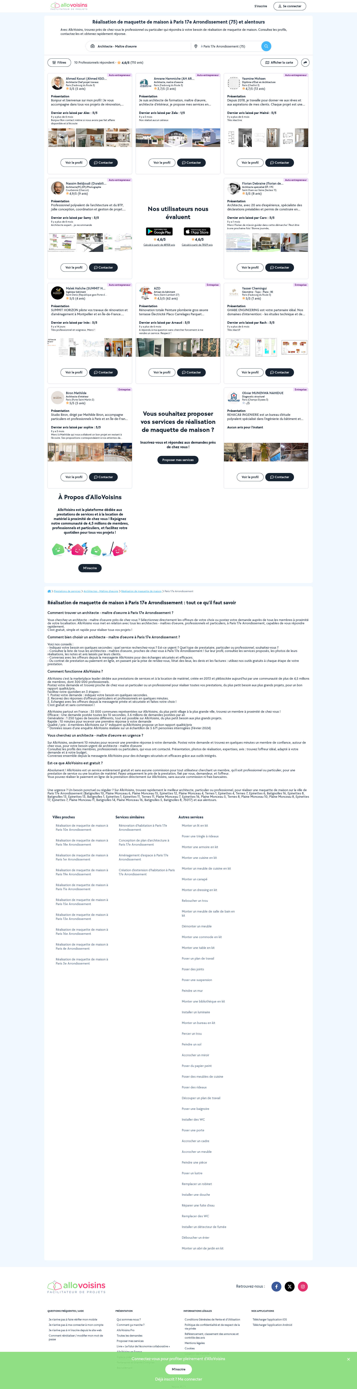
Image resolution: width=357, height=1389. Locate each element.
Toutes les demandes (129, 1335)
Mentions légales (195, 1343)
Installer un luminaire (196, 1012)
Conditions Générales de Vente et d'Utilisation (212, 1319)
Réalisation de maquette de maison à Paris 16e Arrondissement (82, 931)
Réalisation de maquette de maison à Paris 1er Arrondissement (82, 857)
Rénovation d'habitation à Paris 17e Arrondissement (143, 827)
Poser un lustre (192, 1173)
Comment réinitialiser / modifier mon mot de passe (76, 1337)
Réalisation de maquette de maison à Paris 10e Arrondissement (82, 827)
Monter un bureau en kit (198, 1023)
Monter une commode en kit (202, 937)
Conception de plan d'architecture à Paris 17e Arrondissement (144, 842)
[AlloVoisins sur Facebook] (276, 1287)
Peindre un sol (191, 1044)
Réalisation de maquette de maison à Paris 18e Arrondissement (82, 842)
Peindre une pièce (194, 1162)
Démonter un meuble (197, 926)
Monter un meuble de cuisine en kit (206, 868)
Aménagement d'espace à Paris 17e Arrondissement (143, 857)
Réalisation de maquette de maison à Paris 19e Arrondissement (82, 872)
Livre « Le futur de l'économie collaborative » (143, 1346)
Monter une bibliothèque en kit (203, 1001)
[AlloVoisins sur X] (290, 1287)
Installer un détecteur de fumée (204, 1227)
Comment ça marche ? (130, 1325)
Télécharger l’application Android (272, 1325)
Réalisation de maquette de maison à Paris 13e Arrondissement (82, 917)
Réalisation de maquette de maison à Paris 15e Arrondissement (82, 902)
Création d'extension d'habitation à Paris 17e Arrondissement (147, 872)
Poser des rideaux (194, 1087)
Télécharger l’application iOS (270, 1319)
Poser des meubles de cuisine (202, 1076)
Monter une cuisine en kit (199, 858)
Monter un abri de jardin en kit (203, 1248)
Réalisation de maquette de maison (141, 591)
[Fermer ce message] (348, 1360)
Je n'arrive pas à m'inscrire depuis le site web (75, 1330)
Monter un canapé (194, 879)
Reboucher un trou (195, 900)
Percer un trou (192, 1033)
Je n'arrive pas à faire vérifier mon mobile (73, 1319)
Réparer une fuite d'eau (198, 1205)
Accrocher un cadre (195, 1141)
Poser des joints (193, 969)
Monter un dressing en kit (199, 890)
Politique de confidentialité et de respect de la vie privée (212, 1326)
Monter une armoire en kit (200, 847)
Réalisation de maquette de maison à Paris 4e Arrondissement (82, 946)
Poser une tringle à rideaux (200, 836)
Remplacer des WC (195, 1216)
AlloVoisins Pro (125, 1330)
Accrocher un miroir (195, 1055)
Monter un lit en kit (195, 825)
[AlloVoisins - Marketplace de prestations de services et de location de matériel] (69, 9)
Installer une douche (196, 1194)
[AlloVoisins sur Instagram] (303, 1287)
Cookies (190, 1348)
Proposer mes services (130, 1341)
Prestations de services (67, 591)
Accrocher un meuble (197, 1152)
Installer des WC (193, 1119)
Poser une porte (193, 1130)
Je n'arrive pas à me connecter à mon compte (76, 1325)
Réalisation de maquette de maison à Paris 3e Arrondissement (82, 961)
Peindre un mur (192, 990)
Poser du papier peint (197, 1066)
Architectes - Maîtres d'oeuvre (101, 591)
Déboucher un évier (195, 1237)
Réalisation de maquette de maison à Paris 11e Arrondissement (82, 887)
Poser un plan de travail (198, 958)
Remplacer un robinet (197, 1184)
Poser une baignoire (195, 1109)
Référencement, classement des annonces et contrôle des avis (212, 1335)
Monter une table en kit (198, 948)
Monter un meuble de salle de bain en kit (208, 913)
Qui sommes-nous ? (129, 1319)
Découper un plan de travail (201, 1098)
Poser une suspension (197, 980)
